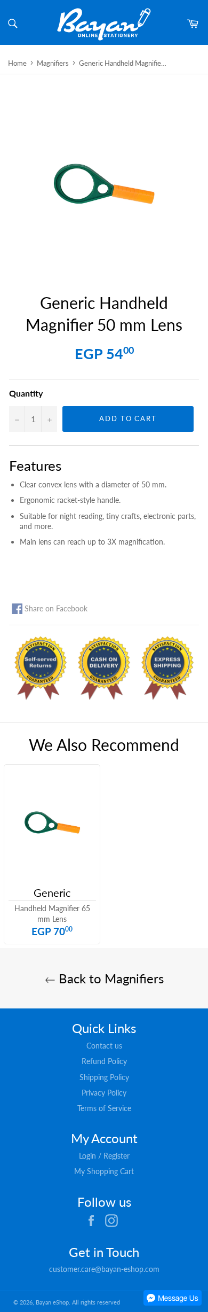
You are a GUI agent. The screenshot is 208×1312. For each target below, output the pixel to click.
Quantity (26, 393)
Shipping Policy (104, 1077)
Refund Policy (104, 1061)
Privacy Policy (104, 1092)
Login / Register (104, 1155)
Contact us (104, 1045)
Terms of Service (104, 1108)
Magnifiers (53, 63)
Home (17, 63)
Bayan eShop (52, 1302)
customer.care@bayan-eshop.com (104, 1269)
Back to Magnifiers (109, 978)
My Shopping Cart (104, 1171)
